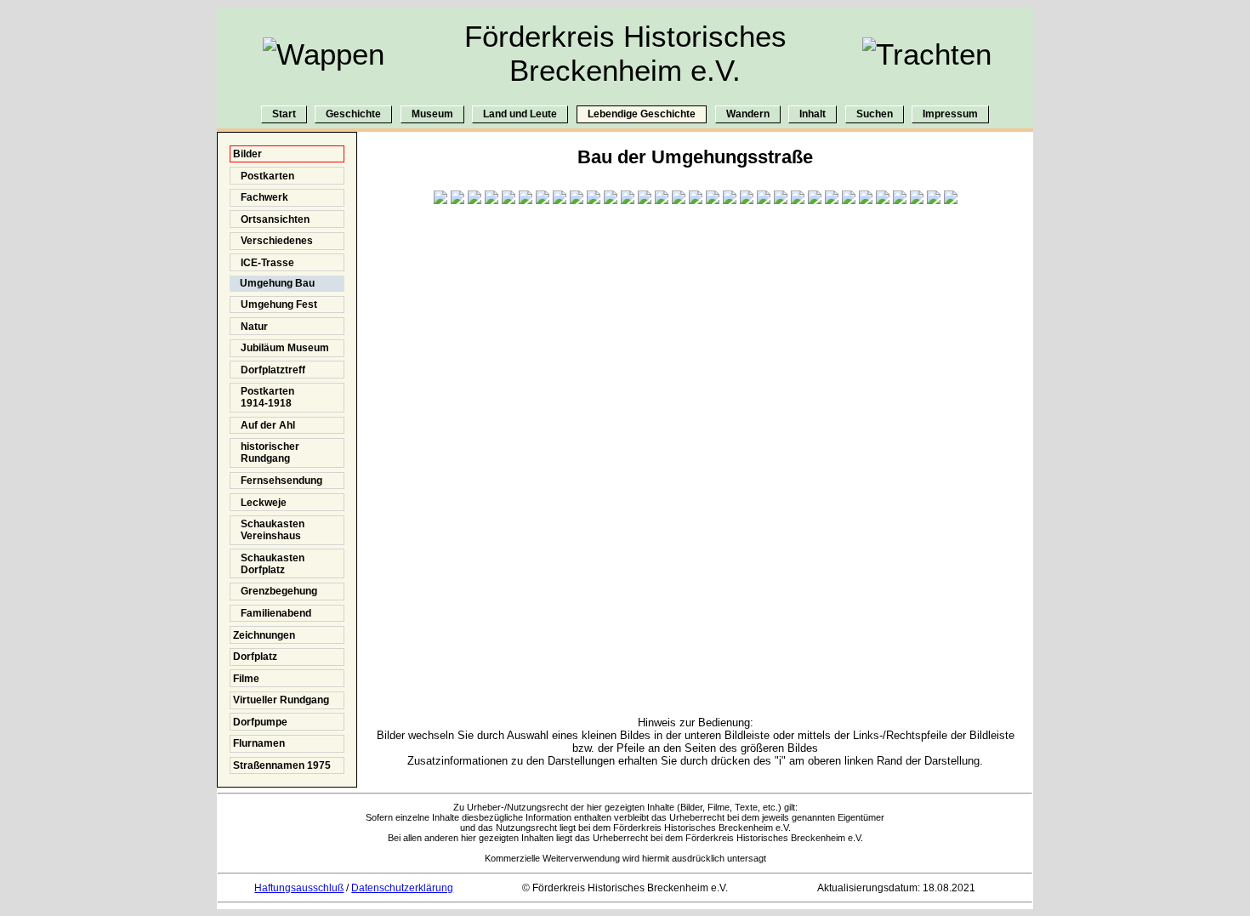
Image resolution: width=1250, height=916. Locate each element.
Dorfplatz (255, 657)
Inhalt (812, 115)
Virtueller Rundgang (281, 700)
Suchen (874, 115)
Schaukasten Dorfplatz (268, 564)
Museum (432, 115)
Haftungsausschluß (299, 888)
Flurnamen (259, 743)
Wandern (748, 115)
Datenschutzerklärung (402, 888)
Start (284, 115)
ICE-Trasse (263, 263)
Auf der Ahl (264, 425)
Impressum (950, 115)
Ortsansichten (271, 219)
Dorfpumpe (260, 722)
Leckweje (260, 503)
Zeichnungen (264, 635)
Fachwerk (260, 197)
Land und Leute (520, 115)
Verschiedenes (273, 241)
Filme (246, 679)
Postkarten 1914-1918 (263, 397)
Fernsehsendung (277, 480)
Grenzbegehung (275, 591)
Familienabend (272, 613)
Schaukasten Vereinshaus (268, 530)
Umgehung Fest (275, 304)
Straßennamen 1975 (282, 765)
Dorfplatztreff (269, 370)
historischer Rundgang (266, 452)
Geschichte (353, 115)
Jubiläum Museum (281, 348)
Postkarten (263, 176)
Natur (250, 327)
